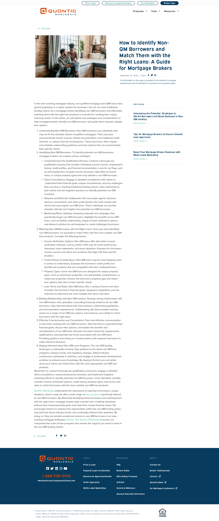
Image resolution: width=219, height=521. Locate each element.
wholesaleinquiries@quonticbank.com (56, 480)
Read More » (140, 123)
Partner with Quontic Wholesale (82, 419)
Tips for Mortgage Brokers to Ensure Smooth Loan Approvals (158, 135)
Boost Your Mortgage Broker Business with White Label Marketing (156, 153)
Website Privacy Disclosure (59, 510)
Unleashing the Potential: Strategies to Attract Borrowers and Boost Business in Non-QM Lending (158, 116)
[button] (140, 11)
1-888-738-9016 (56, 475)
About (153, 458)
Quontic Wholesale (44, 391)
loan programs (92, 394)
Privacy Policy (41, 510)
